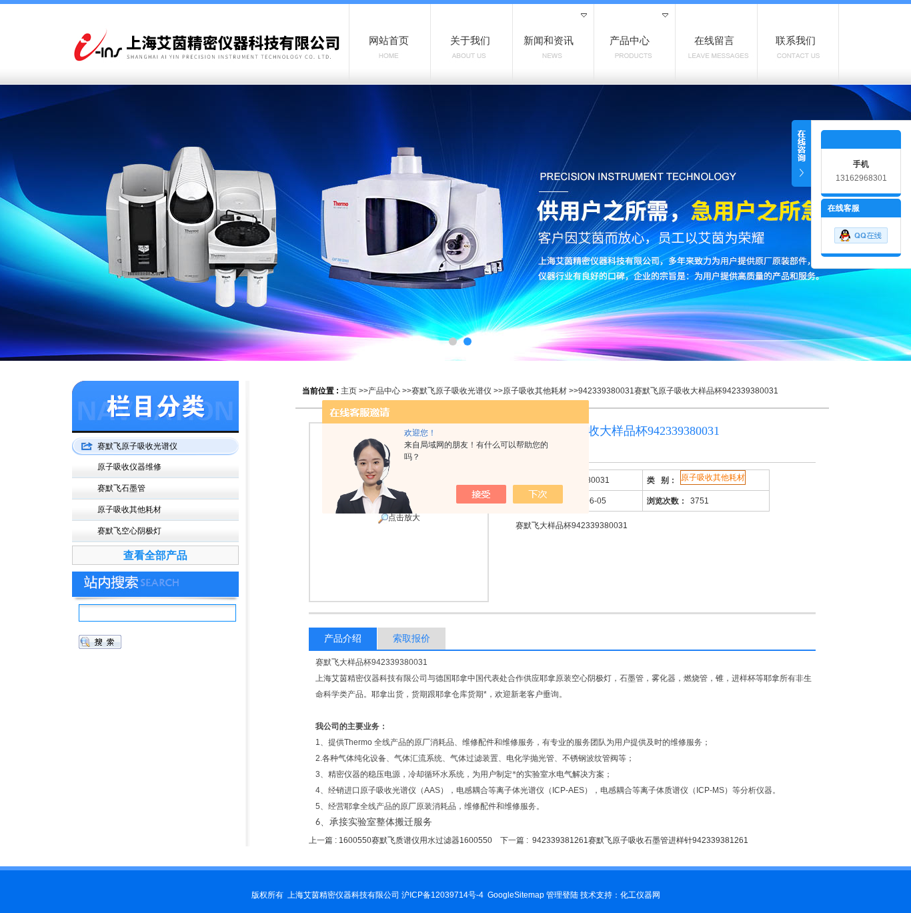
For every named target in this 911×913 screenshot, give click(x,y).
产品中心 (384, 390)
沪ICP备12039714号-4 (442, 895)
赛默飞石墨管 (121, 488)
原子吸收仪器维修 (129, 467)
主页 (349, 390)
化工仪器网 (640, 895)
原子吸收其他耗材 (535, 390)
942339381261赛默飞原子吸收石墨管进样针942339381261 (640, 840)
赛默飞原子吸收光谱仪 (451, 390)
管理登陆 (562, 895)
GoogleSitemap (516, 895)
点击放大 (404, 517)
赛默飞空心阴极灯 (129, 531)
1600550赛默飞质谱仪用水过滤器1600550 (415, 840)
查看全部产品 (155, 555)
